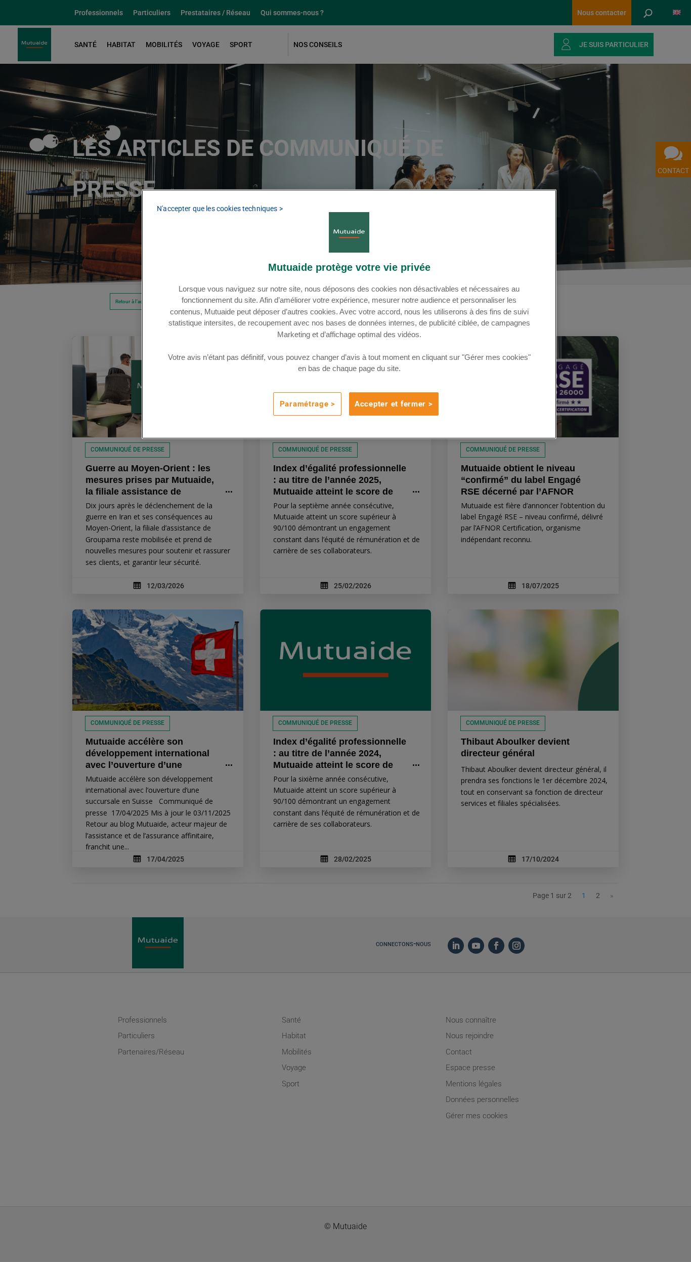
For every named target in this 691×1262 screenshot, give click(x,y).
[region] (349, 314)
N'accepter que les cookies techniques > (219, 209)
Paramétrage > (308, 404)
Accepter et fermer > (394, 404)
